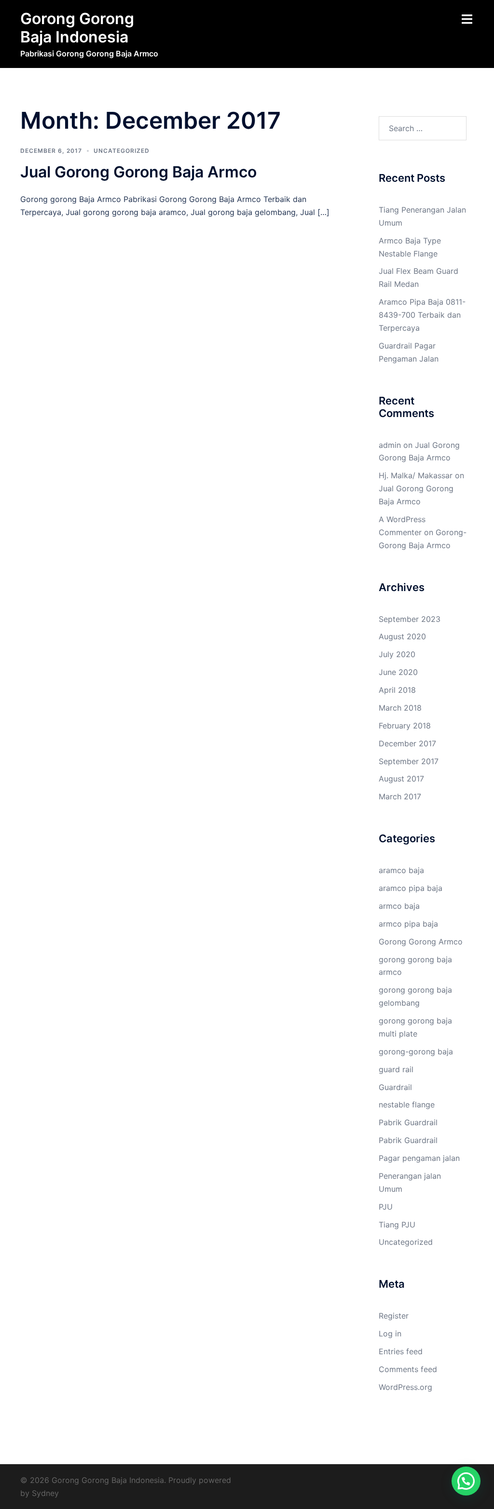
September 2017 (409, 761)
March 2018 (400, 708)
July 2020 (397, 654)
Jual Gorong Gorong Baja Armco (138, 171)
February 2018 (405, 725)
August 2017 (401, 778)
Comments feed (408, 1369)
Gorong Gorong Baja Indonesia (77, 27)
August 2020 (402, 636)
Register (394, 1315)
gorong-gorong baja (416, 1051)
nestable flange (407, 1104)
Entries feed (401, 1351)
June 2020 (398, 672)
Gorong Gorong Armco (421, 941)
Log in (390, 1333)
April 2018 (397, 690)
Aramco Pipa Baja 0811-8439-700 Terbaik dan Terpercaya (422, 315)
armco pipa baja (408, 924)
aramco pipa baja (410, 888)
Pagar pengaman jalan (419, 1158)
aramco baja (401, 870)
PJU (386, 1207)
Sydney (45, 1493)
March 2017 (400, 796)
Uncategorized (122, 150)
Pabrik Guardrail (408, 1122)
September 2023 (409, 619)
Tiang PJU (397, 1224)
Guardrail (395, 1087)
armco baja (399, 906)
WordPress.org (405, 1387)
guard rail (396, 1069)
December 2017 (407, 743)
